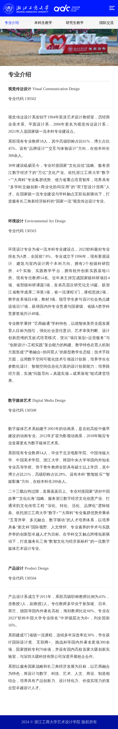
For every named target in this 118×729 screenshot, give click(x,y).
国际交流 (106, 23)
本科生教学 (43, 23)
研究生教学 (75, 23)
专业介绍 (12, 23)
